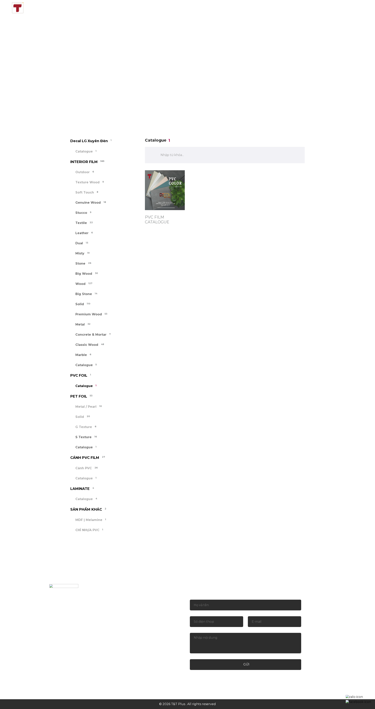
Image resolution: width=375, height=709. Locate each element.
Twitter (178, 678)
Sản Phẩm (160, 7)
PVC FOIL (89, 111)
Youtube (217, 678)
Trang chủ (101, 7)
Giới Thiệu (131, 7)
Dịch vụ (187, 7)
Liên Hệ (265, 7)
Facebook (159, 678)
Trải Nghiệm (237, 7)
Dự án (210, 7)
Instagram (197, 678)
